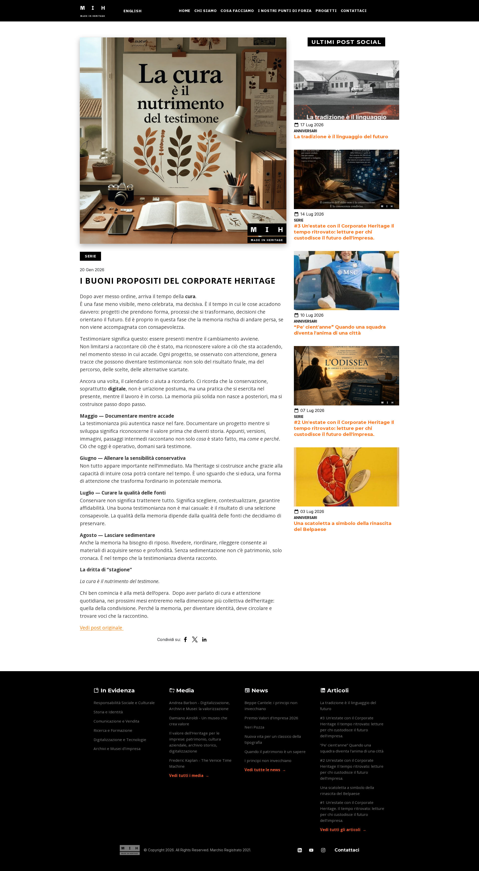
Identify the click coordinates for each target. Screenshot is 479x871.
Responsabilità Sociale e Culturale (124, 702)
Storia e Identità (108, 711)
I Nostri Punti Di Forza (285, 10)
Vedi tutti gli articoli (340, 829)
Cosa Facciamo (237, 10)
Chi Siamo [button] (205, 10)
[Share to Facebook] (185, 639)
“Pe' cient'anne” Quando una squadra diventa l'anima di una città (340, 330)
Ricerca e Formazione (113, 730)
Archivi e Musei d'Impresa (117, 748)
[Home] (95, 10)
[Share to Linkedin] (204, 639)
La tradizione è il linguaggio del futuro (341, 136)
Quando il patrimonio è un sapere (275, 751)
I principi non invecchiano (267, 760)
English (132, 10)
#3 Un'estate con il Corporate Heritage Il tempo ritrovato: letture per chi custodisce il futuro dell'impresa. (344, 232)
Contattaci (354, 10)
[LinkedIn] (300, 850)
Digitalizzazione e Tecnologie (120, 739)
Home (184, 10)
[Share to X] (195, 639)
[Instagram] (323, 850)
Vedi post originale (101, 627)
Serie (298, 220)
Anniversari (305, 131)
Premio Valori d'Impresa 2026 (271, 717)
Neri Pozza (254, 727)
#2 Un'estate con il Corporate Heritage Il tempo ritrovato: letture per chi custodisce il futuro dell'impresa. (344, 428)
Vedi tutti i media (186, 775)
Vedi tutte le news (262, 769)
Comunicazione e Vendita (116, 721)
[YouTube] (311, 850)
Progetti (326, 10)
